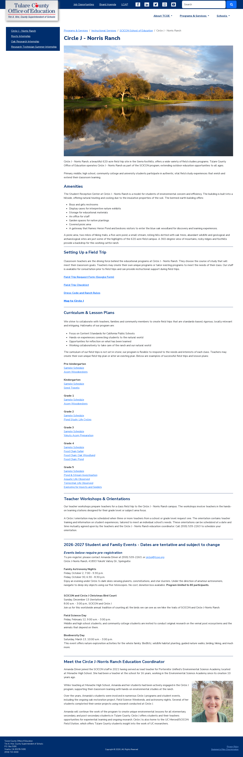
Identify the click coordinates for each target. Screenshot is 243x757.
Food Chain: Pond (74, 459)
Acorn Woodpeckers (76, 372)
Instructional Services (103, 30)
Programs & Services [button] (193, 16)
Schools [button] (222, 16)
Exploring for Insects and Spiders (83, 487)
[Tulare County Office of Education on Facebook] (138, 4)
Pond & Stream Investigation (80, 475)
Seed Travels (72, 388)
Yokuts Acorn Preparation (78, 435)
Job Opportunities (84, 4)
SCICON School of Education (136, 30)
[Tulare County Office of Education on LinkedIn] (146, 4)
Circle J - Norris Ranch (23, 31)
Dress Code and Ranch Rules (82, 293)
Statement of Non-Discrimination (225, 749)
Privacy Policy (233, 746)
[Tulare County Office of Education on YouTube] (173, 4)
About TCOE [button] (162, 16)
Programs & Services (76, 30)
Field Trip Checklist (76, 285)
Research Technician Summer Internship (34, 47)
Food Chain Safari (74, 451)
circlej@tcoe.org (155, 557)
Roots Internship (20, 36)
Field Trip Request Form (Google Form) (89, 277)
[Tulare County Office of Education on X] (155, 4)
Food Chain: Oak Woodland (79, 455)
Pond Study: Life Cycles (77, 419)
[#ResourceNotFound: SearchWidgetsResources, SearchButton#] (231, 4)
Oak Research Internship (25, 41)
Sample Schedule (74, 368)
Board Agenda (107, 4)
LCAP (124, 4)
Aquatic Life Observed (77, 479)
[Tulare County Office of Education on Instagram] (164, 4)
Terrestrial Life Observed (78, 483)
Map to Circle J (74, 301)
